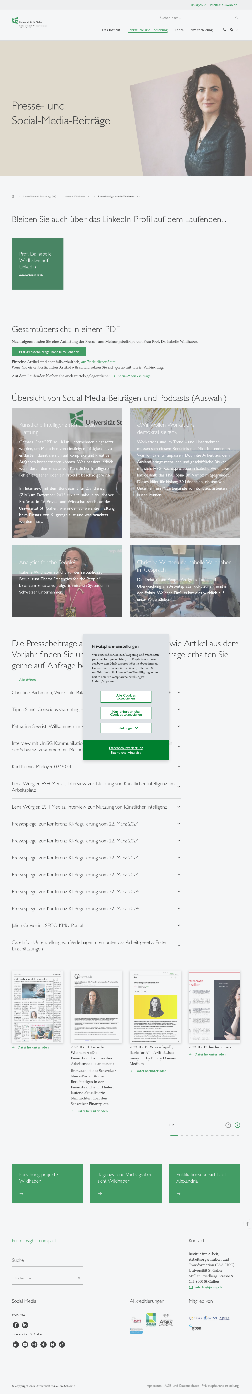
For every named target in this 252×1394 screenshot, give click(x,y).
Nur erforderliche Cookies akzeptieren (126, 713)
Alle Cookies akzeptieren (126, 696)
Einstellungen (124, 728)
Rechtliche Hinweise (126, 752)
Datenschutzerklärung (126, 747)
